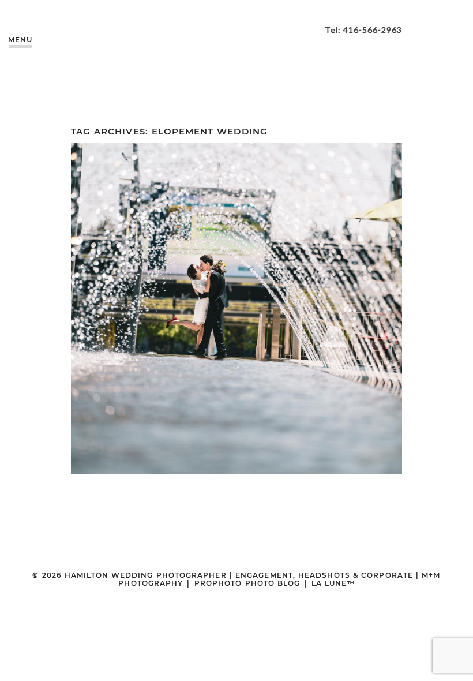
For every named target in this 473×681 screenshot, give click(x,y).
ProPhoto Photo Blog (247, 583)
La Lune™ (333, 583)
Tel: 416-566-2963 (363, 30)
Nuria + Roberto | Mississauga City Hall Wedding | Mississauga (235, 281)
